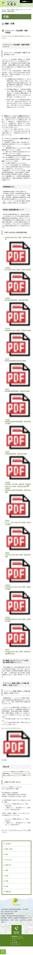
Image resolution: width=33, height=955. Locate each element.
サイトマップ (16, 944)
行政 (8, 9)
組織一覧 (8, 865)
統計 (7, 854)
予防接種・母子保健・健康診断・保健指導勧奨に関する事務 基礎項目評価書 (18, 486)
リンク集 (14, 942)
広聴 (7, 875)
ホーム (4, 9)
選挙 (7, 870)
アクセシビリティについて (18, 939)
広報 (7, 881)
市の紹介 (8, 843)
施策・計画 (14, 9)
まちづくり (9, 859)
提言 (7, 886)
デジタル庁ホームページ (15, 830)
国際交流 (8, 891)
